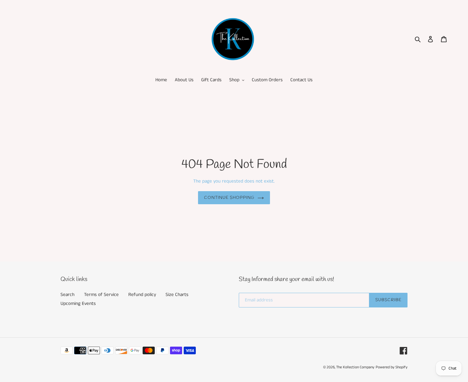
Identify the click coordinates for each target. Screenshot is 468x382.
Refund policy (142, 294)
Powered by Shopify (392, 367)
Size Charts (177, 294)
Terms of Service (101, 294)
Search (67, 294)
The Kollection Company (355, 367)
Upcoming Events (78, 303)
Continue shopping (229, 197)
